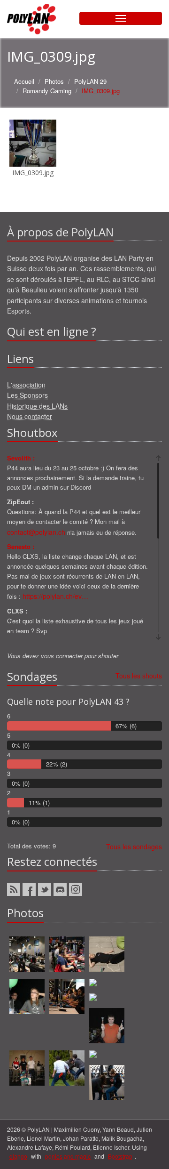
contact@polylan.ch (36, 532)
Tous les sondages (134, 846)
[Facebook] (29, 889)
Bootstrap (120, 1156)
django (18, 1156)
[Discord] (60, 889)
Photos (54, 81)
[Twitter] (44, 889)
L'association (26, 384)
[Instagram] (75, 889)
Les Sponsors (27, 395)
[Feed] (13, 889)
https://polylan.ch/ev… (55, 596)
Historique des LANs (37, 406)
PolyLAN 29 (90, 81)
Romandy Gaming (47, 90)
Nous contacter (29, 416)
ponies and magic (68, 1156)
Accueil (24, 81)
